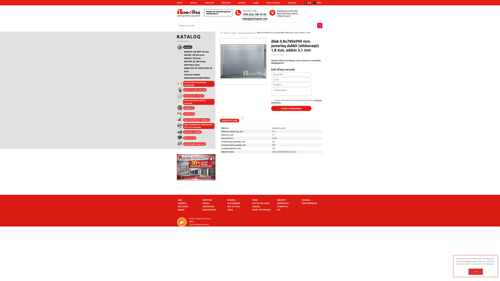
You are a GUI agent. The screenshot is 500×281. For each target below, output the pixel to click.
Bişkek (181, 210)
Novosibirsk (233, 203)
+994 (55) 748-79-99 (254, 14)
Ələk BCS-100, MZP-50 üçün (196, 52)
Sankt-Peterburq (261, 210)
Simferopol (283, 203)
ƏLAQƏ (255, 3)
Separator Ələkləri (192, 75)
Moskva (231, 200)
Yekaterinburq (309, 203)
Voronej (306, 200)
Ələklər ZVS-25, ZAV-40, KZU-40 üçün (198, 69)
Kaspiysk (207, 200)
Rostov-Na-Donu (261, 203)
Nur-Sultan (233, 207)
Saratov (281, 200)
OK (475, 272)
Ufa (278, 210)
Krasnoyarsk (209, 210)
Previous (181, 166)
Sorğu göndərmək (291, 109)
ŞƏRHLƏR (241, 3)
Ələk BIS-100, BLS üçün (194, 55)
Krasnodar (208, 207)
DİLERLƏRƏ (292, 3)
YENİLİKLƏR (226, 3)
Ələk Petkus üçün (192, 65)
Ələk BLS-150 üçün (192, 58)
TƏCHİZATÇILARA (273, 3)
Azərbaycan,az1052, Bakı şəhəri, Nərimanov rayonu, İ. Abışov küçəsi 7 (287, 13)
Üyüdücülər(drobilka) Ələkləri (197, 78)
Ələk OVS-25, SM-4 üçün (195, 61)
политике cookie (471, 261)
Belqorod (183, 207)
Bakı (180, 200)
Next (211, 166)
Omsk (230, 210)
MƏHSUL (193, 3)
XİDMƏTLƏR (209, 3)
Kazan (206, 203)
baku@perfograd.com (255, 18)
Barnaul (182, 203)
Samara (256, 207)
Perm (255, 200)
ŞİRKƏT (180, 3)
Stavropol (282, 207)
